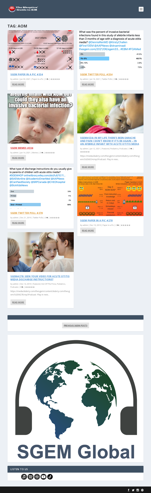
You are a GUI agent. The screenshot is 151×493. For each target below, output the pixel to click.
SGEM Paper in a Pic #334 (26, 74)
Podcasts (14, 287)
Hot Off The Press (48, 284)
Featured (36, 284)
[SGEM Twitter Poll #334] (110, 50)
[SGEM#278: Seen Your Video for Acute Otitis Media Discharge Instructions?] (41, 252)
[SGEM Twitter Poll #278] (41, 188)
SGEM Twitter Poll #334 (96, 74)
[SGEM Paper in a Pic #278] (110, 196)
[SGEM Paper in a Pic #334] (41, 50)
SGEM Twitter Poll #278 (26, 213)
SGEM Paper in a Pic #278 (96, 220)
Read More (18, 84)
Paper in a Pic (37, 79)
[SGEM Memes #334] (41, 118)
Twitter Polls (38, 217)
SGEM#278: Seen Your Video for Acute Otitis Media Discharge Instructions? (39, 278)
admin (15, 79)
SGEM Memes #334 (21, 148)
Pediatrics (61, 284)
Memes (35, 152)
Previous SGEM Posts (75, 325)
